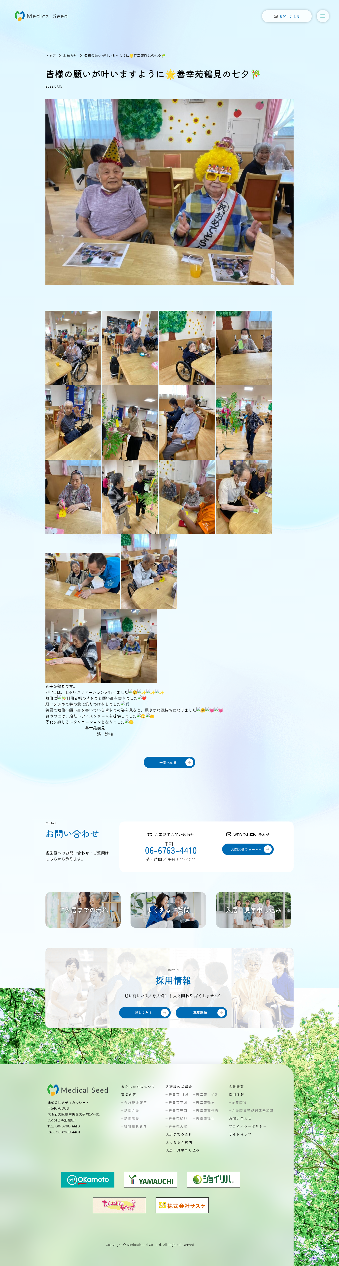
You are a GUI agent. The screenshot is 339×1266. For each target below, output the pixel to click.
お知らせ (70, 55)
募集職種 (239, 1102)
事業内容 (128, 1094)
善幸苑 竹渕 (207, 1094)
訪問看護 (131, 1118)
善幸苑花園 (178, 1102)
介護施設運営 (135, 1102)
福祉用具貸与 (135, 1126)
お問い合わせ (240, 1118)
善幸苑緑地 (178, 1118)
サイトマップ (240, 1134)
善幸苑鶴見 (205, 1102)
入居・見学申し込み (183, 1150)
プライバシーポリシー (248, 1126)
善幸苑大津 (178, 1126)
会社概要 (236, 1086)
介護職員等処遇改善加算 (253, 1110)
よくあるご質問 (179, 1142)
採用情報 (236, 1094)
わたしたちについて (138, 1086)
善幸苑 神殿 (179, 1094)
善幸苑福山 (205, 1118)
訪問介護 (131, 1110)
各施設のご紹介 (179, 1086)
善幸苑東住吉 (207, 1110)
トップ (50, 55)
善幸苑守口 (178, 1110)
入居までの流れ (179, 1134)
